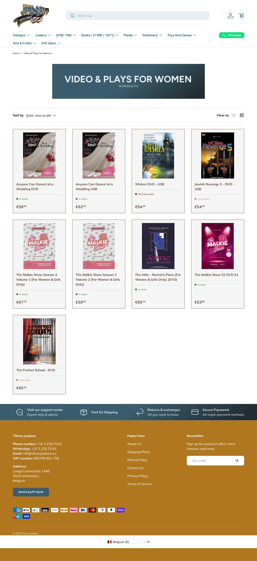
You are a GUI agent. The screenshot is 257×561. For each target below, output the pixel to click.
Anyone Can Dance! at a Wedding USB (94, 186)
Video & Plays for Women (37, 53)
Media (128, 35)
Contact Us (135, 468)
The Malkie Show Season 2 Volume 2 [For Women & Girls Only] (38, 279)
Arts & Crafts (22, 43)
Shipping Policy (138, 452)
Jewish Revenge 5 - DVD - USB (214, 186)
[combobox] (138, 15)
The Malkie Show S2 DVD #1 (216, 275)
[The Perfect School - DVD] (39, 341)
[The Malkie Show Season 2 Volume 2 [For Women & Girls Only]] (39, 246)
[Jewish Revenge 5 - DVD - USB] (218, 155)
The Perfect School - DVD (35, 370)
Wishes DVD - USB (149, 184)
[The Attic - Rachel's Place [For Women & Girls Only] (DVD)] (158, 246)
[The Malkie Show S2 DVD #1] (218, 246)
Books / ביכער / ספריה (97, 35)
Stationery (150, 35)
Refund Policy (137, 460)
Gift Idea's (48, 43)
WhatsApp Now (31, 492)
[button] (241, 15)
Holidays (19, 35)
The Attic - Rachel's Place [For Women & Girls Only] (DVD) (158, 277)
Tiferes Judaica (30, 533)
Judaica (40, 35)
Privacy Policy (137, 476)
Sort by (18, 115)
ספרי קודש (63, 35)
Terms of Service (139, 484)
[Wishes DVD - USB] (158, 155)
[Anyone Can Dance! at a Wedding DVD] (39, 155)
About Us (134, 444)
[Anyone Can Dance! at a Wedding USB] (99, 155)
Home (16, 53)
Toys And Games (179, 35)
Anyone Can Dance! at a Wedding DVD (34, 186)
